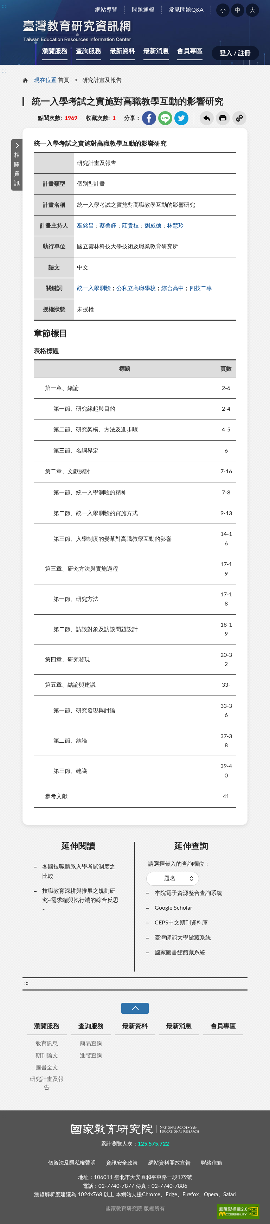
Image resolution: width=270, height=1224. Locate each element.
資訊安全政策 (122, 1163)
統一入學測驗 (94, 288)
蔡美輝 (107, 226)
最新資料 (122, 51)
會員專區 (189, 51)
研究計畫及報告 (102, 80)
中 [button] (237, 10)
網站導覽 (106, 10)
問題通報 (143, 10)
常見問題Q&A (186, 10)
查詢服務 (88, 51)
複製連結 (239, 118)
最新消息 (156, 51)
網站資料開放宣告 (169, 1163)
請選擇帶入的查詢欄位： (179, 864)
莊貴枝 (130, 226)
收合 (135, 1008)
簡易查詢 (91, 1043)
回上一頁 (207, 118)
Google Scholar (173, 908)
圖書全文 (47, 1067)
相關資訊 (17, 169)
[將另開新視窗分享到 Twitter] (181, 118)
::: (4, 6)
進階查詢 (91, 1055)
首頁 (63, 80)
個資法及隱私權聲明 (72, 1163)
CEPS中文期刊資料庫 (181, 922)
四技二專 (200, 288)
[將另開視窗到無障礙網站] (238, 1211)
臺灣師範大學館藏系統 (183, 938)
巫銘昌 (85, 226)
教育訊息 (47, 1043)
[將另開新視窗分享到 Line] (165, 118)
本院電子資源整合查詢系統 (188, 893)
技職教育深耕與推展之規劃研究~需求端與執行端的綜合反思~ (80, 900)
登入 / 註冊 (235, 53)
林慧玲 (175, 226)
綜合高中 (172, 288)
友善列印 (223, 118)
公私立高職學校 (136, 288)
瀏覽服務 (55, 51)
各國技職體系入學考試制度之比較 (78, 871)
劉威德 (152, 226)
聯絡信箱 (211, 1163)
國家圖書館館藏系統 (180, 952)
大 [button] (252, 10)
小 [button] (223, 10)
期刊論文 (47, 1055)
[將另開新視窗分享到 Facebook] (149, 118)
